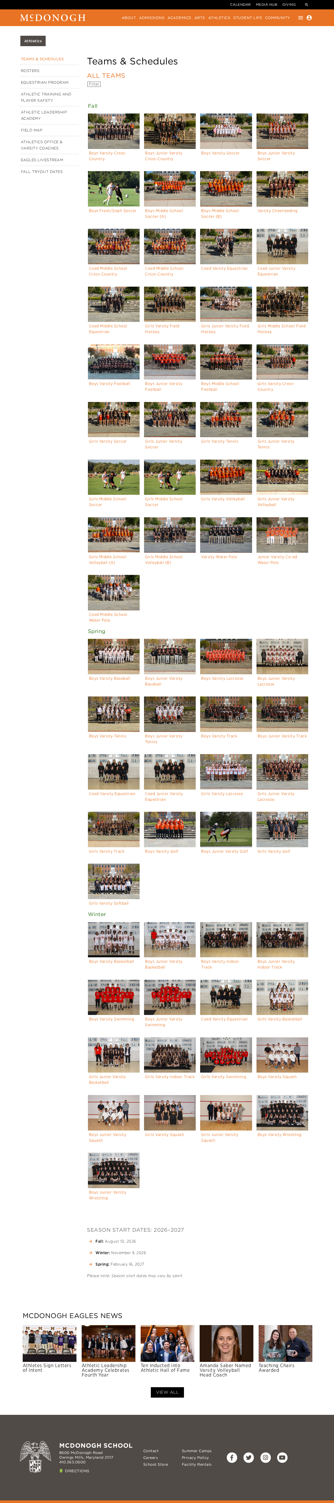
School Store (155, 1464)
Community (277, 18)
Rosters (30, 71)
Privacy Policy (195, 1458)
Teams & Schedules (42, 59)
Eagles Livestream (42, 160)
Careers (150, 1458)
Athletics (219, 18)
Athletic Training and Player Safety (46, 97)
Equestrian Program (45, 82)
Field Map (32, 130)
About (129, 18)
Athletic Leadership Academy (44, 115)
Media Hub (266, 5)
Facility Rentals (197, 1464)
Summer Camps (197, 1451)
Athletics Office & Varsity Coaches (42, 145)
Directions (77, 1471)
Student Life (247, 18)
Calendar (240, 5)
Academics (179, 18)
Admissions (151, 18)
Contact (151, 1451)
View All (167, 1392)
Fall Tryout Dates (42, 172)
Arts (199, 18)
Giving (289, 5)
